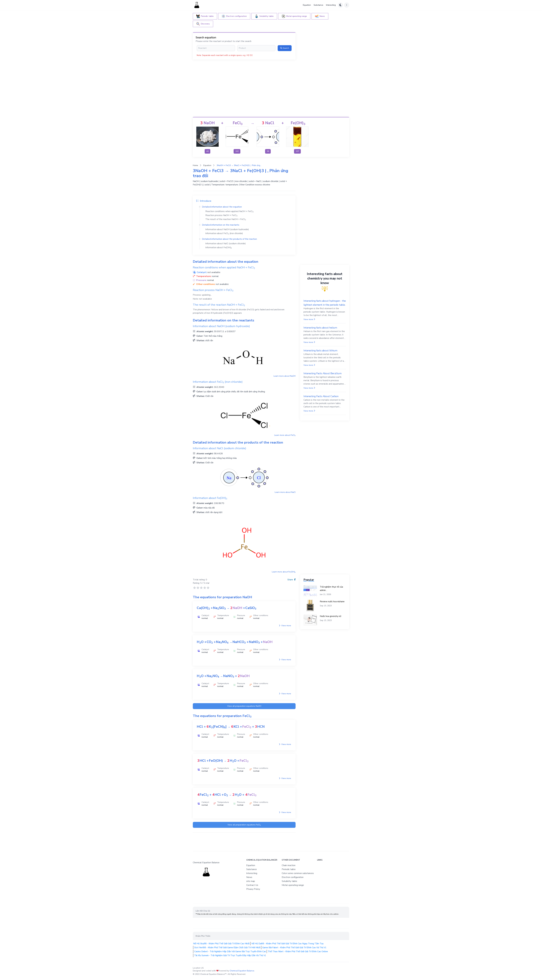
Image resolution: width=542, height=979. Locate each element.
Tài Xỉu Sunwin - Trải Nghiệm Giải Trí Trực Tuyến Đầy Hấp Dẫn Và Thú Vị (230, 955)
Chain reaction (288, 865)
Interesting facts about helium (320, 327)
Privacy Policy (253, 889)
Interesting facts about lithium (320, 350)
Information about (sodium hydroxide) (227, 229)
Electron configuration (292, 877)
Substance (318, 5)
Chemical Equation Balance (242, 970)
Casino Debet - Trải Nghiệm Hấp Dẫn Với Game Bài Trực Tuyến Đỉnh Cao (230, 951)
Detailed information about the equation (222, 206)
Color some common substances (298, 873)
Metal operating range (293, 885)
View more (286, 625)
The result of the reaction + (225, 219)
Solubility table (289, 881)
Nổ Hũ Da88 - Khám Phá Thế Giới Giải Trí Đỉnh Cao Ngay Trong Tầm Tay (287, 943)
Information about (218, 247)
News (249, 877)
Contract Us (252, 885)
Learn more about (285, 376)
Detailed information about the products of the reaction (229, 239)
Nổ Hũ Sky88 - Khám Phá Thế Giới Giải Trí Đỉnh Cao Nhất (221, 943)
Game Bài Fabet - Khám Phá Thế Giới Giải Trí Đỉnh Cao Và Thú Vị (294, 947)
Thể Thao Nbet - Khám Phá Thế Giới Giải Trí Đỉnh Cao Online (298, 951)
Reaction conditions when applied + (229, 211)
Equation (307, 5)
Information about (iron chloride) (224, 233)
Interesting (331, 5)
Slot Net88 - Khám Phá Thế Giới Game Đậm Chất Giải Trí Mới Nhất (227, 947)
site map (250, 881)
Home (195, 165)
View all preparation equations (244, 706)
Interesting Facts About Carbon (320, 396)
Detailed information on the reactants (220, 224)
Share (290, 579)
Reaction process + (221, 215)
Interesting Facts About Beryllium (322, 373)
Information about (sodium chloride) (225, 243)
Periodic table (289, 869)
